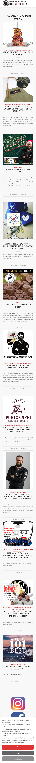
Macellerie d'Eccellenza (24, 425)
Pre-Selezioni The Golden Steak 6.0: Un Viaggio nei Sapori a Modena (18, 614)
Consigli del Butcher (11, 104)
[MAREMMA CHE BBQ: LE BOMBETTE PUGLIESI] (18, 345)
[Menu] (31, 4)
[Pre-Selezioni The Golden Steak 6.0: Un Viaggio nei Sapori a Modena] (18, 592)
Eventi (16, 167)
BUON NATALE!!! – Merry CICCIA (18, 170)
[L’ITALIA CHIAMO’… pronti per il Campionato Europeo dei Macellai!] (18, 220)
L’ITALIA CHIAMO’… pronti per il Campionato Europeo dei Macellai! (18, 246)
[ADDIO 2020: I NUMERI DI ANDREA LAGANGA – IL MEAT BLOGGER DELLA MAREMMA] (18, 470)
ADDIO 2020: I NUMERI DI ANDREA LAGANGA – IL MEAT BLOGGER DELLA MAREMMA (18, 496)
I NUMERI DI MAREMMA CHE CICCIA (18, 306)
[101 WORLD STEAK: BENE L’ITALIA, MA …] (18, 648)
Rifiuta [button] (18, 753)
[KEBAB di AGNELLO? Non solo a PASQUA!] (18, 34)
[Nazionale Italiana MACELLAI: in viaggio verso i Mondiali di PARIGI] (18, 533)
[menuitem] (31, 4)
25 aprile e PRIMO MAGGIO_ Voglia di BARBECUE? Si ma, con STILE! (18, 109)
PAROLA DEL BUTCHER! (21, 50)
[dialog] (18, 740)
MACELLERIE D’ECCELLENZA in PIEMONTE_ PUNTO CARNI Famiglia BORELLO (18, 429)
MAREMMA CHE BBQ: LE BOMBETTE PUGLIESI (18, 366)
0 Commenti (22, 73)
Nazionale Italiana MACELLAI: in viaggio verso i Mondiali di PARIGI (18, 555)
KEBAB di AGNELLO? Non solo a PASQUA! (18, 53)
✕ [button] (33, 720)
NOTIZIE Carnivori (26, 104)
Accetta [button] (18, 748)
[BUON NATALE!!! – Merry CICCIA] (18, 149)
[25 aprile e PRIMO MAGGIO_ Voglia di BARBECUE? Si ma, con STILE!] (18, 89)
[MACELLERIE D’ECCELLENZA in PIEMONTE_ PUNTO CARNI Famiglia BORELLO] (18, 409)
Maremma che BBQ (9, 50)
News (19, 104)
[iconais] (18, 703)
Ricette (30, 50)
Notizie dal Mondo (22, 242)
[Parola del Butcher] (15, 3)
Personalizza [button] (18, 759)
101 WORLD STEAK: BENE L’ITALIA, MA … (18, 668)
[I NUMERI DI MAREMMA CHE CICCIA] (18, 284)
